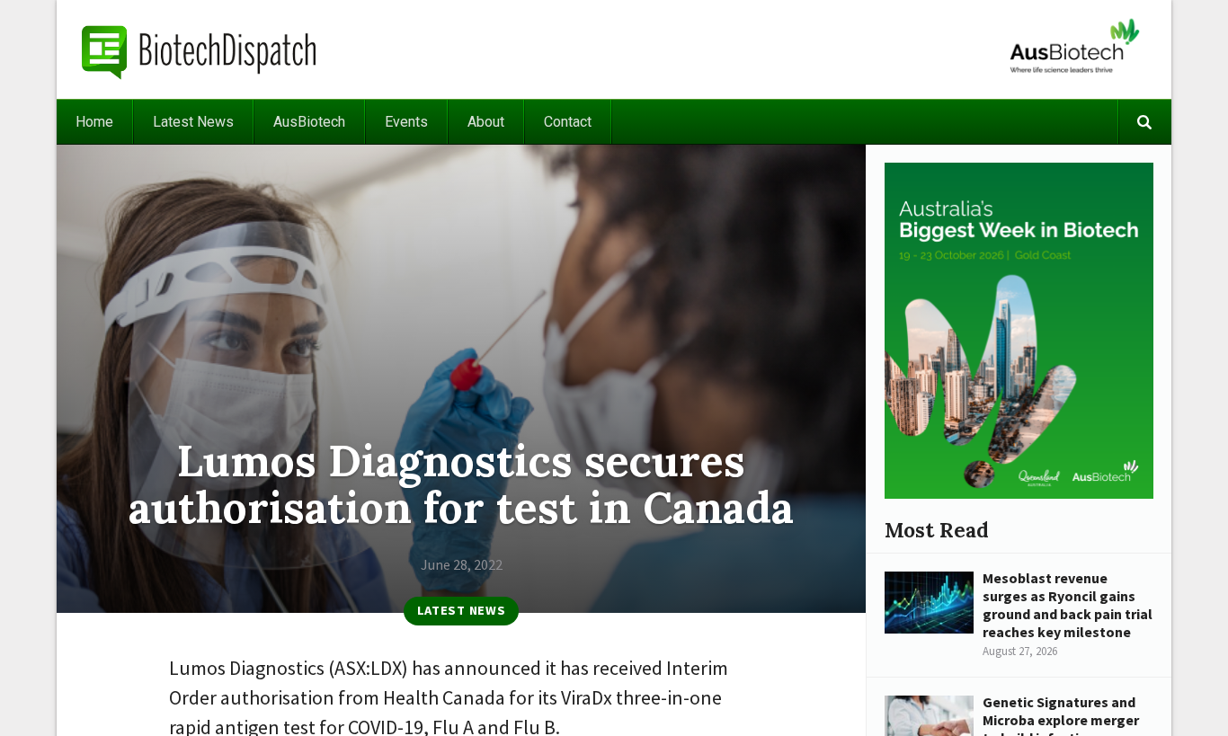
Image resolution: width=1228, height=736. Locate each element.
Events (406, 121)
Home (94, 121)
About (485, 121)
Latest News (193, 121)
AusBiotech (309, 121)
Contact (568, 121)
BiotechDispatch (199, 49)
